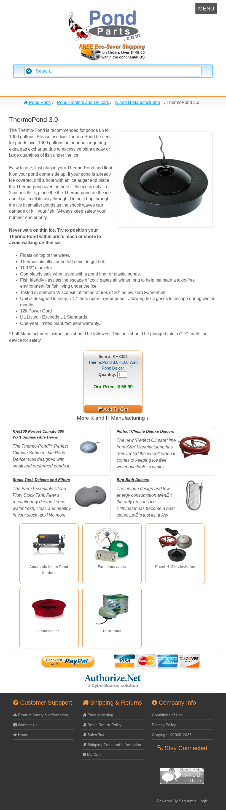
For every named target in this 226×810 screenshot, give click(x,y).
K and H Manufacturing (175, 566)
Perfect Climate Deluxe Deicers (145, 431)
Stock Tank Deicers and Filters (41, 479)
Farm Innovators (112, 567)
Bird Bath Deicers (133, 479)
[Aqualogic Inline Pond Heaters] (49, 545)
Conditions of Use (167, 715)
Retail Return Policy (104, 725)
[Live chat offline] (182, 783)
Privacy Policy (164, 725)
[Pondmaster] (49, 609)
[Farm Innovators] (112, 545)
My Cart (93, 754)
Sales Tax (95, 735)
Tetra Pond (112, 631)
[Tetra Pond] (112, 609)
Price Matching (99, 715)
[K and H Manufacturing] (175, 545)
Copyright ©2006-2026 (172, 735)
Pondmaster (48, 631)
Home (22, 735)
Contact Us (27, 725)
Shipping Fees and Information (113, 744)
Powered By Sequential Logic (182, 801)
